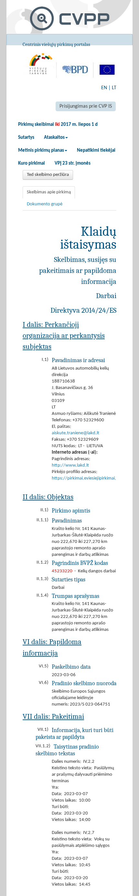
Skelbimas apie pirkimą (49, 192)
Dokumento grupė (44, 204)
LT (114, 88)
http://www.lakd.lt (70, 465)
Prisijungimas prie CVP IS (85, 106)
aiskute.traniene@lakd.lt (75, 433)
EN (104, 88)
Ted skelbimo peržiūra (48, 174)
